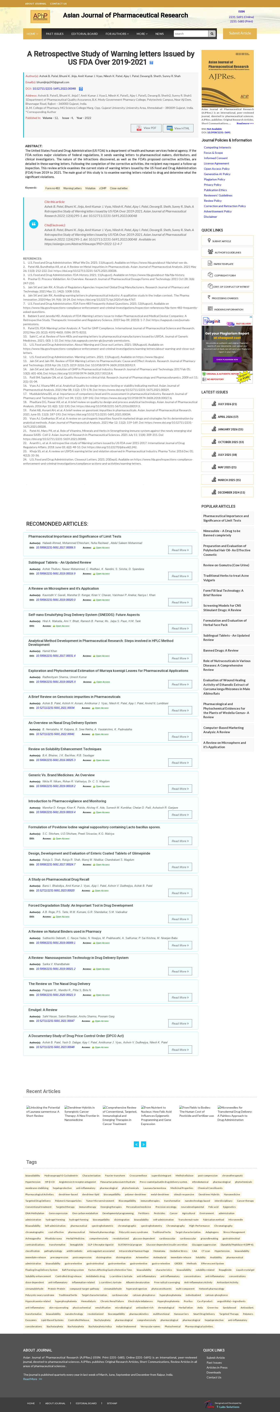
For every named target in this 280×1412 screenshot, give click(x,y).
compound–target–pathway (84, 1288)
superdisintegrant (161, 1175)
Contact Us (58, 3)
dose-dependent (34, 1282)
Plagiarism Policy (214, 179)
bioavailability (32, 1175)
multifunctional (161, 1313)
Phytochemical (173, 1326)
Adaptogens (212, 1232)
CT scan (205, 1250)
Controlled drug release (68, 1276)
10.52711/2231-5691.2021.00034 (55, 707)
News (160, 33)
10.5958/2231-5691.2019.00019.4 (55, 812)
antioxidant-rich (145, 1307)
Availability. (216, 1257)
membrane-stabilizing (36, 1187)
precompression (59, 1257)
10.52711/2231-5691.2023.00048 (55, 1047)
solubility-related (205, 1269)
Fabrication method (213, 1219)
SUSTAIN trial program (130, 1244)
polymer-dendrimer (135, 1194)
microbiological (123, 1307)
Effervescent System (212, 1263)
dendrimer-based (68, 1194)
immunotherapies (150, 1200)
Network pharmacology (102, 1232)
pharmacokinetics (139, 1313)
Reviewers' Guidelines (218, 195)
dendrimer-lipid (90, 1194)
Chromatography (175, 1225)
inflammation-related (83, 1282)
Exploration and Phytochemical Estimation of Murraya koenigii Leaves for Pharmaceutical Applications (108, 671)
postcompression (82, 1257)
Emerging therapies (111, 1206)
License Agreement (216, 163)
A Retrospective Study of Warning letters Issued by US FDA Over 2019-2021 (111, 58)
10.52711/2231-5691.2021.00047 (55, 1020)
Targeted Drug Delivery (38, 1200)
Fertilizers (143, 1213)
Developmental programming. (118, 1213)
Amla (200, 1307)
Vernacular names (150, 1326)
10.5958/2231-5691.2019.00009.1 (55, 942)
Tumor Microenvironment (100, 1200)
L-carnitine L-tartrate (110, 1282)
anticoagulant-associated (101, 1250)
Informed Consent (216, 158)
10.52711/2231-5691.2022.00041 (55, 734)
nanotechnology (74, 1313)
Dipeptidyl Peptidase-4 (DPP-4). (237, 1244)
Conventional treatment (38, 1206)
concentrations (192, 1276)
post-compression (208, 1175)
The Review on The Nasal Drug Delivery (59, 984)
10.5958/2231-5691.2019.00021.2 (55, 968)
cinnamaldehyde (34, 1288)
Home (31, 33)
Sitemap (112, 1403)
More (141, 33)
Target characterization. (188, 1232)
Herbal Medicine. (75, 1238)
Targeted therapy (65, 1206)
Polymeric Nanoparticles (68, 1200)
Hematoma (159, 1250)
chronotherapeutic (232, 1175)
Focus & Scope (213, 152)
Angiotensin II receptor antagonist (77, 1181)
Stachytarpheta (102, 1320)
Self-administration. (55, 1225)
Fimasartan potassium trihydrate (117, 1181)
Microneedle (236, 1219)
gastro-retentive (161, 1263)
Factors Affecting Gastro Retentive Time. (110, 1269)
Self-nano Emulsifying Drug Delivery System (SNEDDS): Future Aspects (84, 615)
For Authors (116, 33)
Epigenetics (229, 1206)
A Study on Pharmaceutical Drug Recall (58, 879)
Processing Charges (224, 298)
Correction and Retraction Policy (225, 206)
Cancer (174, 1213)
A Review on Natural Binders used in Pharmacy (64, 931)
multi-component (185, 1288)
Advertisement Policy (218, 211)
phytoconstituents (161, 1288)
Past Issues (55, 33)
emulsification (103, 1307)
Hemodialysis (88, 1301)
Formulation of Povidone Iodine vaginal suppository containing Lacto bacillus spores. (94, 827)
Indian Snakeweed (126, 1326)
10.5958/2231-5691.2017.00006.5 (55, 547)
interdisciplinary (223, 1200)
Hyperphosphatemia (168, 1301)
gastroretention (117, 1263)
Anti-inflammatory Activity (198, 1282)
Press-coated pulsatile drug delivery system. (164, 1181)
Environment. (207, 1213)
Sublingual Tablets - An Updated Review (59, 562)
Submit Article (240, 33)
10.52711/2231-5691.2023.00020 (55, 890)
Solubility (201, 1257)
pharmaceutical (79, 1225)
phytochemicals (243, 1181)
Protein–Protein (56, 1288)
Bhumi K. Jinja (68, 76)
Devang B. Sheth (150, 76)
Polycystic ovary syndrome (133, 1232)
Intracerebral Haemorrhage (134, 1250)
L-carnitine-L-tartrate (121, 1276)
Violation (90, 188)
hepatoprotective (62, 1187)
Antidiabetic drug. (95, 1276)
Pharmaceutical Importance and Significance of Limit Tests (74, 536)
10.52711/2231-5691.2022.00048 (54, 88)
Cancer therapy (245, 1200)
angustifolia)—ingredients (231, 1301)
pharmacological (222, 1181)
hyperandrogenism (136, 1288)
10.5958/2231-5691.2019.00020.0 (55, 599)
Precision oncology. (166, 1206)
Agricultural (188, 1213)
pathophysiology (53, 1250)
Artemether (142, 1257)
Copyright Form (224, 275)
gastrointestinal (231, 1238)
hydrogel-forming (55, 1219)
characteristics (164, 1269)
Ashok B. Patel (48, 76)
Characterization (91, 1175)
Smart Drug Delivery (204, 1313)
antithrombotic (75, 1250)
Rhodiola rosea (53, 1238)
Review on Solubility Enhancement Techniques (64, 749)
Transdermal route (188, 1219)
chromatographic (127, 1225)
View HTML (181, 128)
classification (32, 1250)
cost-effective (56, 1232)
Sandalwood (229, 1307)
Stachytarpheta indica (100, 1326)
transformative (172, 1200)
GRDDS (178, 1263)
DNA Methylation (34, 1213)
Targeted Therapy (229, 1313)
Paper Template (222, 264)
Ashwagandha (33, 1238)
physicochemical (82, 1307)
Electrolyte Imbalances (140, 1301)
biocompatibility (112, 1194)
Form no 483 (53, 188)
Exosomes (31, 1320)
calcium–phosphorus (144, 1294)
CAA (194, 1250)
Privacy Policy (212, 184)
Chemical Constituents (210, 1187)
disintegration (122, 1219)
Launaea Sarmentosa (154, 1187)
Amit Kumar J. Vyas (90, 76)
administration (226, 1213)
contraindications (35, 1244)
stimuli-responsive (184, 1194)
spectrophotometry (151, 1225)
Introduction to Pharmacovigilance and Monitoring (67, 801)
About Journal (35, 3)
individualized (193, 1294)
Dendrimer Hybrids (209, 1194)
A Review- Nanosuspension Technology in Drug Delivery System (78, 958)
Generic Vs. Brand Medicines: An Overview (61, 775)
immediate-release (35, 1257)
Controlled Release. (79, 1320)
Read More (179, 550)
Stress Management (234, 1232)
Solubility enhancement (38, 1276)
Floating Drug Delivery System (41, 1269)
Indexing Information (228, 309)
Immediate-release (181, 1257)
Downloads (214, 1372)
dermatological (166, 1307)
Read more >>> (245, 123)
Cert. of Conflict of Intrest (231, 286)
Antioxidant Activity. (227, 1282)
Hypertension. (222, 1250)
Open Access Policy (217, 168)
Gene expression (58, 1213)
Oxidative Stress (179, 1250)
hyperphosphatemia (170, 1294)
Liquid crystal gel (245, 1269)
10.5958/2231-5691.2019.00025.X (56, 681)
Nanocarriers (181, 1313)
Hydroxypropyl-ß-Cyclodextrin (61, 1175)
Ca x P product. (205, 1301)
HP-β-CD (50, 1181)
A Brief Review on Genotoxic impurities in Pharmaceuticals (74, 697)
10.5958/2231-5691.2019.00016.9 (55, 573)
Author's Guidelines (227, 252)
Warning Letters (72, 188)
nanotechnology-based (197, 1200)
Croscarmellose (138, 1175)
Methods (192, 1263)
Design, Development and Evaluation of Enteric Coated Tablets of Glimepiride (89, 853)
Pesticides (159, 1213)
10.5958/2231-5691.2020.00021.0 (55, 994)
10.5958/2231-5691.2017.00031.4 (55, 655)
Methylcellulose (184, 1175)
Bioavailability (32, 1225)
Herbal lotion (186, 1307)
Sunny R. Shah (172, 76)
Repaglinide (225, 1269)
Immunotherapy (87, 1206)
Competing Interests (217, 147)
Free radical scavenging (167, 1282)
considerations (33, 1326)
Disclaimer (210, 216)
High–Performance (199, 1225)
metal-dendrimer (160, 1194)
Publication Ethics (215, 190)
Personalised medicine (138, 1206)
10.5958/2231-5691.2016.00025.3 (55, 760)
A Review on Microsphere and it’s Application (63, 588)
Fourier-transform (115, 1175)
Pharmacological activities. (199, 1326)
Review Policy (213, 200)
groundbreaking (209, 1238)
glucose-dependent (144, 1238)
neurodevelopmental (192, 1206)
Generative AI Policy (217, 174)
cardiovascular (167, 1238)
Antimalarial (159, 1257)
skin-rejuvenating (58, 1307)
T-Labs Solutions (227, 1407)
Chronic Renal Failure (112, 1301)
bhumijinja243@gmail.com (53, 82)
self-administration (163, 1219)
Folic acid (213, 1206)
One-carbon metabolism (85, 1213)
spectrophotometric (102, 1225)
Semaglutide (76, 1244)
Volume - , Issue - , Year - (67, 118)
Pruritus (188, 1301)
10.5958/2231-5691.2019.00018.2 (55, 786)
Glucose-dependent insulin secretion (166, 1244)
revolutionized (121, 1238)
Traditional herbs (162, 1232)
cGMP (102, 188)
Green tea (212, 1307)
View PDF (149, 127)
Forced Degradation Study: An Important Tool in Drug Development (80, 905)
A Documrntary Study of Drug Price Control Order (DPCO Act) (76, 1036)
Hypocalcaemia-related (38, 1301)
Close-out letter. (119, 188)
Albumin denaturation (138, 1282)
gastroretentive (73, 1263)
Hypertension (33, 1181)
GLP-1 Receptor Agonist (101, 1244)
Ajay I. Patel (131, 76)
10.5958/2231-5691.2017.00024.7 (55, 864)
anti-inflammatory (85, 1187)
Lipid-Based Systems (52, 1320)
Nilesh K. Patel (113, 76)
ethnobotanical (200, 1181)
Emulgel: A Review (42, 1010)
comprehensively (98, 1238)
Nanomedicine (232, 1194)
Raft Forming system (73, 1269)
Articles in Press (217, 1367)
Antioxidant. (247, 1307)
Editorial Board (85, 33)
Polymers (248, 1313)
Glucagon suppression (204, 1244)
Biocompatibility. (127, 1200)
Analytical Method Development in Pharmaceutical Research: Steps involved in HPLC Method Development (100, 643)
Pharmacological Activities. (39, 1194)
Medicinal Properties (182, 1187)
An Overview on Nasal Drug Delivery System (62, 723)
